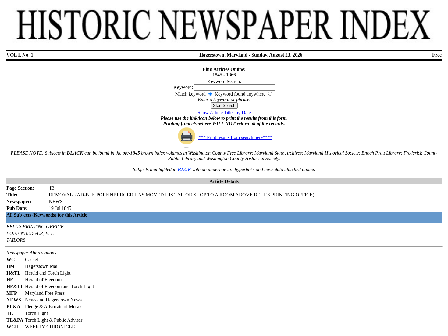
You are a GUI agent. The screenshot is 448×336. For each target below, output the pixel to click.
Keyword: (183, 87)
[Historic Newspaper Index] (224, 45)
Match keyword (190, 94)
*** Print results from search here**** (235, 137)
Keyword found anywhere (240, 94)
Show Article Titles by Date (224, 112)
